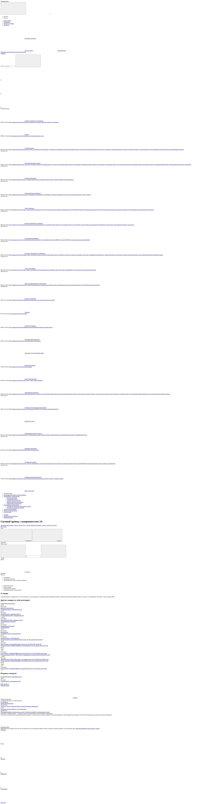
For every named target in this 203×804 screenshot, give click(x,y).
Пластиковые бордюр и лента (78, 285)
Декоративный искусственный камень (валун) (63, 435)
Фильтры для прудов (64, 255)
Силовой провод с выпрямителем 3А (11, 614)
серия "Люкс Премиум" (36, 380)
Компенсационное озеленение (15, 502)
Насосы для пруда (37, 255)
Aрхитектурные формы (10, 509)
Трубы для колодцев (104, 209)
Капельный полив (27, 149)
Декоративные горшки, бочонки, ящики (39, 435)
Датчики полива (90, 149)
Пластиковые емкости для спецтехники (115, 164)
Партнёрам (7, 22)
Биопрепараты (150, 255)
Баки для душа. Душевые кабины (31, 164)
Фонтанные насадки (53, 255)
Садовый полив (36, 149)
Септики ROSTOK (65, 240)
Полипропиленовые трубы (92, 209)
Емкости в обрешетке (98, 164)
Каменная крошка (27, 366)
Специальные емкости (86, 164)
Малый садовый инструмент (90, 463)
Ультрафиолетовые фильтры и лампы (98, 255)
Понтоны (171, 164)
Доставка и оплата (6, 706)
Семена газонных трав (37, 136)
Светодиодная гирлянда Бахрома (51, 394)
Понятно (3, 730)
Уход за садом (7, 512)
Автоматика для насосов (111, 149)
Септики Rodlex (45, 240)
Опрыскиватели (51, 463)
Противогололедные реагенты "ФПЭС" (43, 478)
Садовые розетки (127, 255)
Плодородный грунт (33, 300)
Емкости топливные (74, 164)
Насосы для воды (99, 149)
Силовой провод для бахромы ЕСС (10, 638)
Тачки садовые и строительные (106, 463)
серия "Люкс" (26, 380)
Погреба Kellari (34, 450)
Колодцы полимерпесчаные (48, 224)
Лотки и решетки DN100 (29, 179)
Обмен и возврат (20, 706)
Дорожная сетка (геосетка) (64, 194)
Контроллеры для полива (78, 149)
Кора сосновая (26, 341)
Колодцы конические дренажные (31, 224)
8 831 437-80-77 (28, 50)
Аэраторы (73, 255)
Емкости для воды (123, 149)
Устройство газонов (12, 499)
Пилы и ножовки (77, 463)
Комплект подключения (7, 608)
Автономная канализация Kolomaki (80, 240)
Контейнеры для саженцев (39, 463)
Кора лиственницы (35, 341)
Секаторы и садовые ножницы (64, 463)
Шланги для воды (149, 149)
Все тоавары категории (15, 122)
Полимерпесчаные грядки (38, 285)
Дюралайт (145, 394)
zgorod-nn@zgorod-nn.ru (7, 703)
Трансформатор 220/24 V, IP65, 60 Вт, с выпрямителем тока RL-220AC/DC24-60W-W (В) (25, 659)
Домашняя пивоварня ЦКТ (161, 164)
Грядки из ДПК (26, 285)
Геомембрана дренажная (50, 194)
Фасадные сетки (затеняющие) (64, 270)
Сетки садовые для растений (30, 270)
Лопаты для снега (27, 463)
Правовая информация (32, 706)
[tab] (101, 573)
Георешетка (32, 194)
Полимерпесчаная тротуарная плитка (42, 327)
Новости (14, 709)
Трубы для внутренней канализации (51, 209)
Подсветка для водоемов (116, 255)
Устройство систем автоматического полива (19, 506)
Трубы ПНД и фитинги (78, 209)
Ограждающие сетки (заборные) (47, 270)
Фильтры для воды (139, 149)
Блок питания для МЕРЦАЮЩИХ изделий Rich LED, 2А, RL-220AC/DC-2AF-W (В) (24, 653)
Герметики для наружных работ (108, 224)
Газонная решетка (77, 194)
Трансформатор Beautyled (7, 626)
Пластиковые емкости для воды (49, 164)
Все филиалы (4, 702)
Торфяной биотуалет (81, 435)
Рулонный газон (26, 136)
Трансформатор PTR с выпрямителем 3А (12, 620)
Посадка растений (12, 497)
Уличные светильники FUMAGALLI (32, 409)
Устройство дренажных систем (15, 507)
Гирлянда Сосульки (129, 394)
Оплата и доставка (9, 23)
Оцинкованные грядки (63, 285)
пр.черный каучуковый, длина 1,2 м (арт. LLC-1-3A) (15, 525)
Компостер (25, 435)
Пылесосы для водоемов (138, 255)
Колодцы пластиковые (62, 224)
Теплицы (24, 313)
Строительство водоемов (14, 500)
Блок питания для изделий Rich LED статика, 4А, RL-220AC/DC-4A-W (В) (21, 644)
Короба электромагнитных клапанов (164, 149)
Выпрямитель (4, 632)
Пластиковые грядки (51, 285)
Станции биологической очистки (31, 240)
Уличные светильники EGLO (51, 409)
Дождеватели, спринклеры (48, 149)
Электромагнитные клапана (63, 149)
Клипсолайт (138, 394)
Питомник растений (30, 38)
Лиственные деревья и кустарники (31, 122)
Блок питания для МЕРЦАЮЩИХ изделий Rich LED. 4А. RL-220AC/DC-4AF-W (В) (24, 668)
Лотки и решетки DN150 (42, 179)
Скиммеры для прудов (82, 255)
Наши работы (7, 20)
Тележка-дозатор (58, 478)
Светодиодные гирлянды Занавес (86, 394)
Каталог (3, 53)
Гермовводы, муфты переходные (140, 209)
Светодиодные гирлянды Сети (104, 394)
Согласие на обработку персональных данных (37, 712)
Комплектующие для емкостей (183, 164)
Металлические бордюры (93, 285)
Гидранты (131, 149)
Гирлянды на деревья (118, 394)
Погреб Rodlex (26, 450)
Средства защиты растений (47, 300)
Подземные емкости (63, 164)
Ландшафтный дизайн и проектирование (15, 495)
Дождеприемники (68, 179)
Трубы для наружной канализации (31, 209)
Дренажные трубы (66, 209)
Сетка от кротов (86, 194)
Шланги (152, 209)
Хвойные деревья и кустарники (50, 122)
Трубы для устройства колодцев (77, 224)
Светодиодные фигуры (154, 394)
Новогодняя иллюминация (14, 503)
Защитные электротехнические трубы (121, 209)
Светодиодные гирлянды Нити (68, 394)
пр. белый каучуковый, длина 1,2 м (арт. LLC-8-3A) (43, 525)
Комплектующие (179, 149)
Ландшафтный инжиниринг (11, 505)
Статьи (19, 709)
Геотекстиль (25, 194)
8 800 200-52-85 (61, 50)
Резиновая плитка (27, 327)
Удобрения (25, 300)
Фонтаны (44, 255)
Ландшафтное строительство (11, 496)
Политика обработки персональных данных (13, 712)
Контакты (6, 25)
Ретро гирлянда (37, 394)
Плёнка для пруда (27, 255)
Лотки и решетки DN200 (56, 179)
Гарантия (13, 706)
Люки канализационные (92, 224)
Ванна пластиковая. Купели (146, 164)
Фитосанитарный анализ (10, 510)
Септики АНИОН (54, 240)
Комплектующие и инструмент (125, 224)
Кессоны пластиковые (132, 164)
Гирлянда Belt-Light (27, 394)
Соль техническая (27, 478)
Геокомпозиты (39, 194)
